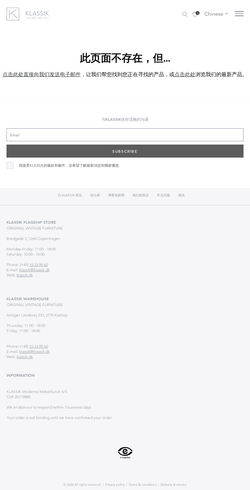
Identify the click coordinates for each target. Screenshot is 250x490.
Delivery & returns (173, 485)
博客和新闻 (116, 195)
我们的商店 (140, 195)
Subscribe (124, 151)
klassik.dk (25, 275)
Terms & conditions (142, 485)
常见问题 (163, 195)
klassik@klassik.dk (34, 269)
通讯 (181, 195)
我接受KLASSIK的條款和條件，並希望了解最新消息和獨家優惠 (69, 165)
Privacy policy (114, 485)
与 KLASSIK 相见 (70, 195)
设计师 (95, 195)
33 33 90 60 (38, 264)
